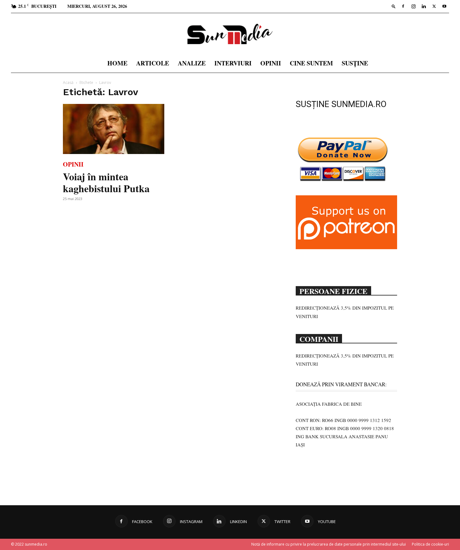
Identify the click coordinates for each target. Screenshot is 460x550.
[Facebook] (403, 6)
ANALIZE (192, 63)
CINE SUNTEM (311, 63)
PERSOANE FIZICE (333, 290)
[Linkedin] (423, 6)
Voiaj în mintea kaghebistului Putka (106, 182)
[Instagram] (413, 6)
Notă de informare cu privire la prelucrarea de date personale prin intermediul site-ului (328, 544)
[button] (393, 6)
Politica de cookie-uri (430, 544)
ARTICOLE (152, 63)
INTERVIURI (233, 63)
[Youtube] (444, 6)
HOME (117, 63)
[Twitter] (434, 6)
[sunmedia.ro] (230, 34)
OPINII (270, 63)
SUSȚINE (355, 63)
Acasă (68, 82)
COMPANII (318, 338)
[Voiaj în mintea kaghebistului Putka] (113, 129)
